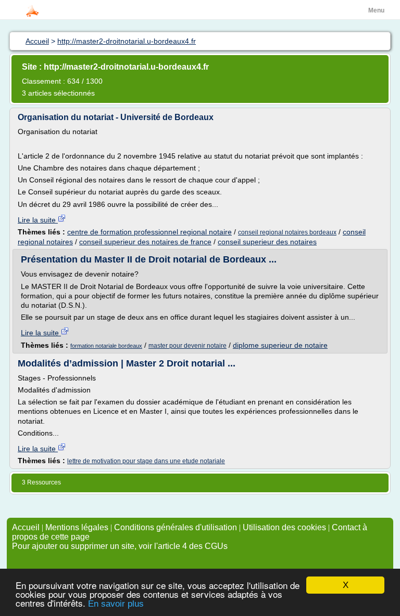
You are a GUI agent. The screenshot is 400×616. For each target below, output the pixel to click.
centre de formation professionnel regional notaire (149, 232)
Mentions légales (76, 527)
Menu (376, 10)
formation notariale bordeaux (106, 346)
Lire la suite (38, 220)
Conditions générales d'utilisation (175, 527)
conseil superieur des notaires (267, 242)
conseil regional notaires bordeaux (287, 232)
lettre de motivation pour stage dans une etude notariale (146, 461)
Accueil (26, 527)
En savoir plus (116, 604)
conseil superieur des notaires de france (145, 242)
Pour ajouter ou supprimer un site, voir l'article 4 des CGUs (120, 546)
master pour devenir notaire (187, 345)
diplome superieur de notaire (280, 345)
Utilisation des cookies (284, 527)
